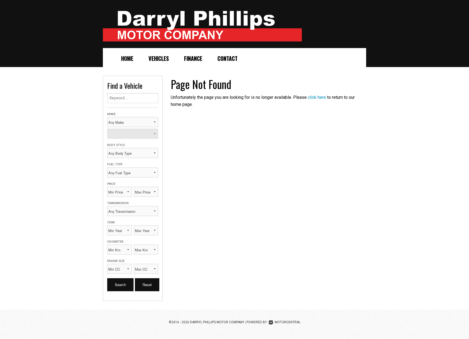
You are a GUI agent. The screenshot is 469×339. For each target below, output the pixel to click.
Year (111, 222)
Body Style (116, 145)
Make (111, 114)
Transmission (118, 203)
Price (111, 184)
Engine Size (116, 261)
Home (127, 58)
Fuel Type (114, 164)
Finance (193, 58)
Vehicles (158, 58)
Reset (147, 284)
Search (120, 284)
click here (317, 97)
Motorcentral (287, 322)
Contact (227, 58)
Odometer (115, 241)
